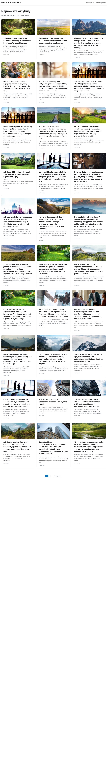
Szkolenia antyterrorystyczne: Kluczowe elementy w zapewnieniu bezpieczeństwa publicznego (53, 40)
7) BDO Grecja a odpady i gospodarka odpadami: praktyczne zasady (53, 401)
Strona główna (101, 3)
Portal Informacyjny (11, 2)
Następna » (57, 476)
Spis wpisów (90, 3)
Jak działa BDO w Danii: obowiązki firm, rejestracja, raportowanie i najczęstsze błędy (17, 174)
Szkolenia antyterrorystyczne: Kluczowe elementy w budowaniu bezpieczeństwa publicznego (17, 40)
